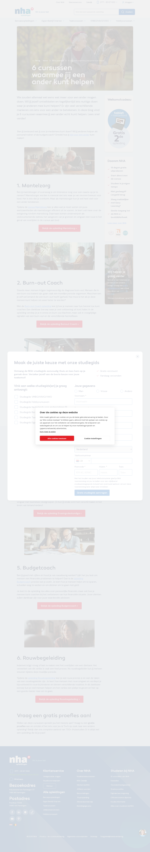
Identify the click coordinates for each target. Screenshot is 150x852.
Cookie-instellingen (93, 438)
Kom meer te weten (48, 431)
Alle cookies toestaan (57, 438)
